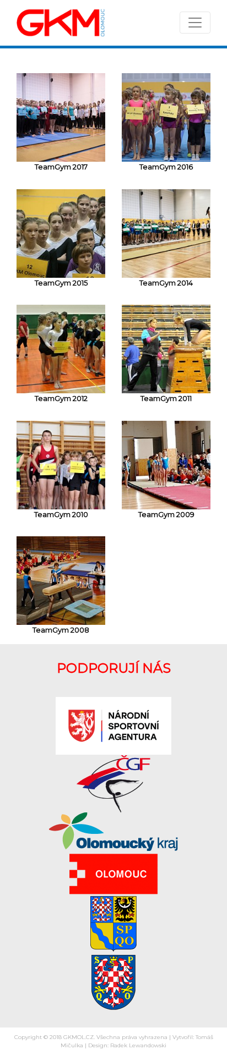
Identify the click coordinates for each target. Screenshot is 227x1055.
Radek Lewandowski (138, 1045)
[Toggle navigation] (195, 23)
